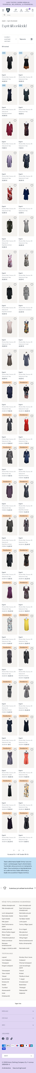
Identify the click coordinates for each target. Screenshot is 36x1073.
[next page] (23, 850)
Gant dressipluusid (25, 905)
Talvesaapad (6, 970)
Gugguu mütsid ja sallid (9, 948)
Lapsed (4, 957)
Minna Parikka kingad (8, 932)
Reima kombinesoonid (26, 940)
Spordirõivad (6, 979)
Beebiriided (22, 985)
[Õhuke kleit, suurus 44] (9, 62)
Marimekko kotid (24, 948)
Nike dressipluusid (7, 908)
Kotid (3, 993)
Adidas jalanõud (7, 929)
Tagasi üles (18, 1003)
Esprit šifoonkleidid (12, 21)
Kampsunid (5, 982)
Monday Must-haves (25, 957)
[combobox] (18, 15)
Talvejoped (5, 963)
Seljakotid (22, 993)
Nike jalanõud (23, 932)
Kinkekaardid (6, 996)
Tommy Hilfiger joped (25, 924)
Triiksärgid (22, 987)
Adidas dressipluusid (8, 905)
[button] (32, 10)
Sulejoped (22, 960)
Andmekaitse (6, 1068)
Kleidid (4, 985)
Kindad (21, 973)
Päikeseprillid (23, 990)
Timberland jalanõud (8, 938)
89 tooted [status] (5, 47)
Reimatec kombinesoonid (6, 944)
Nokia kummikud (7, 940)
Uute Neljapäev (6, 960)
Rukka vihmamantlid (25, 943)
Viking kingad (23, 938)
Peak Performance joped (7, 925)
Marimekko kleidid (7, 916)
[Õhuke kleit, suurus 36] (9, 94)
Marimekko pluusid (25, 913)
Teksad (4, 976)
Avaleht (4, 21)
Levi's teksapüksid (7, 913)
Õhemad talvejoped (25, 963)
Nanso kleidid (23, 916)
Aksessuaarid (6, 990)
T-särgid (21, 979)
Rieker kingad (6, 935)
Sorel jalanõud (23, 935)
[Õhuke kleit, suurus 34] (26, 193)
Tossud (21, 970)
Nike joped (5, 921)
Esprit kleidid (6, 919)
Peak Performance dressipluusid (25, 909)
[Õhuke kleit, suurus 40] (26, 94)
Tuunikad (4, 987)
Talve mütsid (6, 973)
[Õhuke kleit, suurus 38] (26, 62)
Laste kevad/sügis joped (24, 967)
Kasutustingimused (19, 1068)
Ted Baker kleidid (24, 919)
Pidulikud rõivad (24, 976)
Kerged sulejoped (7, 966)
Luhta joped (23, 921)
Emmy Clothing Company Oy (16, 1062)
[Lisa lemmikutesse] (15, 54)
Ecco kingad (23, 929)
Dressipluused (23, 982)
